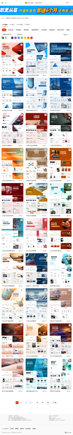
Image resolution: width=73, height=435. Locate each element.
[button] (70, 29)
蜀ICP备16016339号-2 (6, 432)
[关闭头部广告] (69, 10)
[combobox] (66, 34)
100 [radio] (48, 402)
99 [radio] (42, 402)
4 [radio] (30, 402)
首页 (3, 18)
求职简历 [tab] (18, 30)
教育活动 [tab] (52, 30)
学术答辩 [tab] (44, 30)
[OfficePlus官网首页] (34, 2)
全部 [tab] (4, 30)
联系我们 (17, 428)
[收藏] (16, 71)
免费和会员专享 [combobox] (7, 34)
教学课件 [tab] (26, 30)
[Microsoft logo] (68, 432)
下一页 (54, 402)
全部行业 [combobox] (19, 34)
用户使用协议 (28, 428)
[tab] (4, 25)
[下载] (20, 71)
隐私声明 (22, 428)
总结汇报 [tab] (10, 30)
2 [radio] (21, 402)
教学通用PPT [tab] (35, 30)
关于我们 (12, 428)
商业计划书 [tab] (60, 30)
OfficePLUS (6, 428)
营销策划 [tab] (69, 30)
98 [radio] (37, 402)
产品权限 (34, 428)
